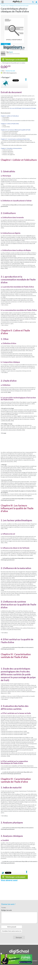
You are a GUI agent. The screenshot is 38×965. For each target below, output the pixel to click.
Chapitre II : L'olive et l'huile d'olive (10, 123)
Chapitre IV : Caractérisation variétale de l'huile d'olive (15, 139)
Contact (34, 960)
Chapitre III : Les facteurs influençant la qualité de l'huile (15, 130)
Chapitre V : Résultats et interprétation (11, 148)
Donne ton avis (10, 71)
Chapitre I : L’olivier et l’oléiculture (10, 116)
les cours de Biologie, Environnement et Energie (23, 108)
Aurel (11, 52)
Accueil (19, 2)
